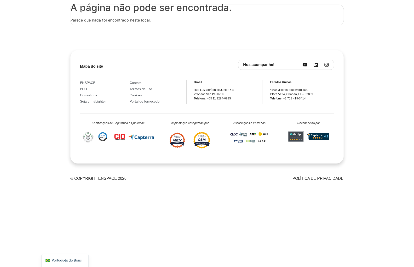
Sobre (151, 15)
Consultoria (189, 15)
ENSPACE (216, 15)
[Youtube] (305, 65)
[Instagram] (326, 65)
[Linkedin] (316, 65)
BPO (168, 15)
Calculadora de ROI (250, 15)
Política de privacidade (318, 178)
